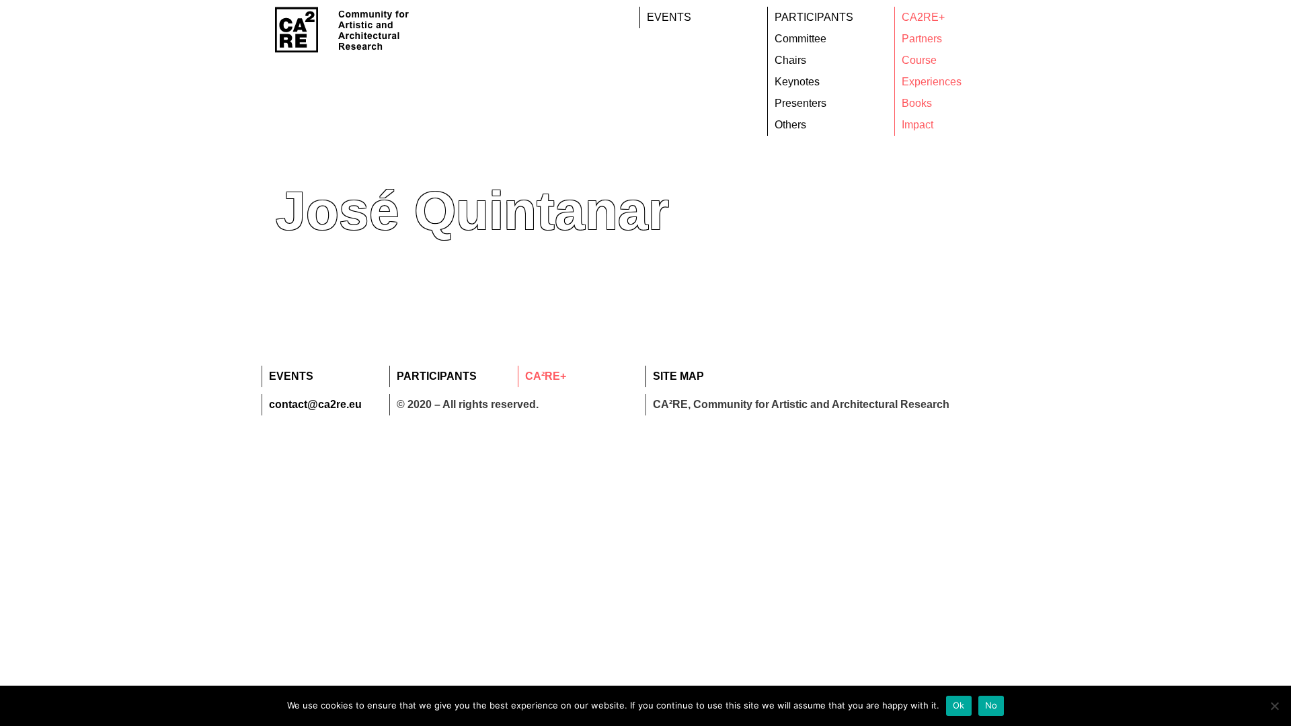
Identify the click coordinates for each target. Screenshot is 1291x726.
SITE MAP (678, 376)
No (991, 705)
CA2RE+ (923, 17)
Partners (922, 38)
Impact (917, 124)
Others (790, 124)
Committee (800, 38)
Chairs (790, 60)
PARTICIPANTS (814, 17)
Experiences (932, 81)
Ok (959, 705)
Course (919, 60)
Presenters (800, 103)
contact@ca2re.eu (315, 404)
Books (917, 103)
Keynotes (797, 81)
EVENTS (669, 17)
